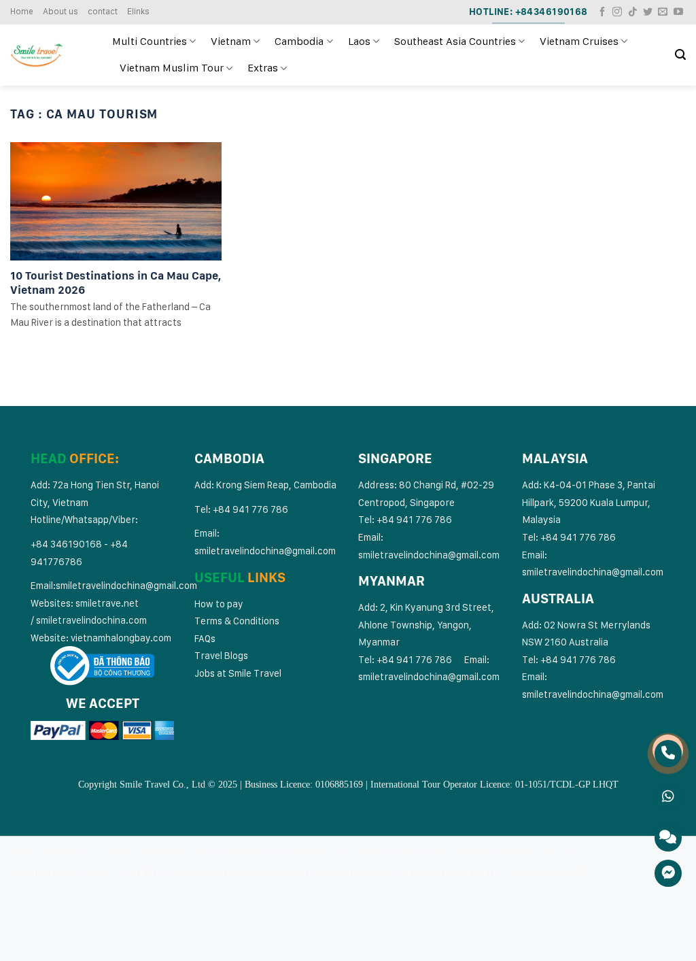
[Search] (680, 54)
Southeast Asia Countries (455, 41)
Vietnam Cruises (579, 41)
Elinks (138, 11)
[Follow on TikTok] (633, 12)
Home (21, 11)
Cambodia (299, 41)
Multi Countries (149, 41)
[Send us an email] (662, 12)
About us (60, 11)
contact (103, 11)
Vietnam (231, 41)
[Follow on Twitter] (647, 12)
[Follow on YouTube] (678, 12)
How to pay (218, 603)
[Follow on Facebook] (602, 12)
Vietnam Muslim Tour (172, 67)
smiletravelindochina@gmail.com (126, 585)
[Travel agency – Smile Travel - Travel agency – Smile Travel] (51, 55)
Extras (262, 67)
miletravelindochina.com (94, 620)
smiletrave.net (108, 603)
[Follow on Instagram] (617, 12)
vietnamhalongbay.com (121, 637)
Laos (359, 41)
